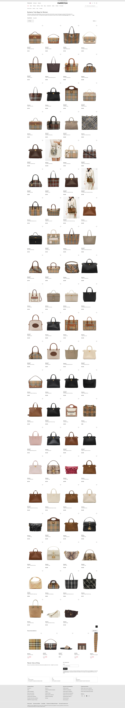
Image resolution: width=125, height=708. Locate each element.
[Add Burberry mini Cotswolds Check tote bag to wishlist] (78, 370)
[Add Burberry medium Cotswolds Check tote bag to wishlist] (42, 485)
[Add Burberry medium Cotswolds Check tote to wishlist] (97, 427)
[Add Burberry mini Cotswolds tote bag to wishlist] (97, 456)
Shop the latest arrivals (64, 0)
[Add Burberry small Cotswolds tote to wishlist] (60, 313)
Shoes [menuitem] (42, 5)
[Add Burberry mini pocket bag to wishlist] (78, 83)
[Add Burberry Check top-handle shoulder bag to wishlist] (42, 370)
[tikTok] (84, 696)
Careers (46, 691)
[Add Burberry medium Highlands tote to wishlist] (78, 26)
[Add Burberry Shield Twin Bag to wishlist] (78, 600)
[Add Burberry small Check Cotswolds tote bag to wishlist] (78, 169)
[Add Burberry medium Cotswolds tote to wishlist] (78, 112)
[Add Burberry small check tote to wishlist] (42, 54)
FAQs (53, 679)
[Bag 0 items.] (97, 3)
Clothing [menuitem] (38, 5)
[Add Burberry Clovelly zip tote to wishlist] (42, 313)
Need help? (78, 679)
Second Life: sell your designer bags (87, 689)
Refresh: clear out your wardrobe (86, 688)
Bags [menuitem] (45, 5)
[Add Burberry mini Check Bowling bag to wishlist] (60, 112)
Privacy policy (29, 703)
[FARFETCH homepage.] (62, 3)
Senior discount (65, 699)
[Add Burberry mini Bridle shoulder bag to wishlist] (60, 140)
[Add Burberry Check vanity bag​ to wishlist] (97, 83)
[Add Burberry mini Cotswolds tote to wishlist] (60, 83)
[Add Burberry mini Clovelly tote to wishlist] (60, 341)
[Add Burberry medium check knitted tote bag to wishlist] (97, 112)
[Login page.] (92, 3)
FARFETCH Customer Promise (32, 699)
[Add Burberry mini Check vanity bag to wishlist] (42, 26)
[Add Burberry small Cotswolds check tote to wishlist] (78, 427)
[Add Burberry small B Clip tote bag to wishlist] (78, 255)
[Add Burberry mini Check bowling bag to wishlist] (78, 54)
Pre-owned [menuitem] (61, 5)
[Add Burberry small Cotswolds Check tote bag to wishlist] (60, 399)
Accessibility (43, 703)
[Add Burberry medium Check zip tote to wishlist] (60, 198)
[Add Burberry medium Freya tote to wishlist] (97, 313)
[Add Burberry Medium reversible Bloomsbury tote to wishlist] (78, 571)
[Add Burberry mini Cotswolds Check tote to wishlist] (97, 341)
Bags (37, 8)
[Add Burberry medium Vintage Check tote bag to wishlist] (97, 571)
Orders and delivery (30, 691)
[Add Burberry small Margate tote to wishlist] (97, 399)
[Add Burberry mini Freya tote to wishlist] (60, 226)
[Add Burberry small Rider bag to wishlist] (60, 456)
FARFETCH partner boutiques (50, 689)
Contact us (29, 688)
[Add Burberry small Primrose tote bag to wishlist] (42, 341)
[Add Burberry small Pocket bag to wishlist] (60, 513)
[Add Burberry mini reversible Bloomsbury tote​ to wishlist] (42, 198)
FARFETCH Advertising (49, 696)
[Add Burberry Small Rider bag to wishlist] (60, 542)
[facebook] (87, 696)
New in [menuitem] (31, 5)
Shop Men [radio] (35, 18)
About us (46, 688)
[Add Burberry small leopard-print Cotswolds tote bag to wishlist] (78, 198)
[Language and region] (90, 3)
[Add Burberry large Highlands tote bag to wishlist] (78, 226)
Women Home (29, 8)
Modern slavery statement (49, 694)
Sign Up (65, 668)
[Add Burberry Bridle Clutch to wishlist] (78, 542)
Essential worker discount (67, 696)
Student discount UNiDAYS (67, 691)
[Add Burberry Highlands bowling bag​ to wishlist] (97, 54)
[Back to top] (97, 627)
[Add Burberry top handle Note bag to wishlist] (97, 26)
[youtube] (89, 696)
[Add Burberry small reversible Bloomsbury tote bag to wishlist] (60, 485)
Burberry (34, 8)
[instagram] (82, 696)
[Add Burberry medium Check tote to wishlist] (42, 83)
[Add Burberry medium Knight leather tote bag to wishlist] (60, 600)
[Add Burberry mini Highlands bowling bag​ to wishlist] (60, 571)
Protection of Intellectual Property (52, 703)
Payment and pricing (30, 694)
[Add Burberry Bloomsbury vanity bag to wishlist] (42, 226)
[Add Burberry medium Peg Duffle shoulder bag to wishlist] (42, 571)
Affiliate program (66, 688)
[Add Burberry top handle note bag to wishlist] (60, 26)
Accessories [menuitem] (49, 5)
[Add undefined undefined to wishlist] (41, 633)
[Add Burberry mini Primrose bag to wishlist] (42, 169)
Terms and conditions (36, 703)
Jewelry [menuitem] (53, 5)
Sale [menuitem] (28, 5)
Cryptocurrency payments (31, 696)
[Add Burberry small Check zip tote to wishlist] (60, 255)
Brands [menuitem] (34, 5)
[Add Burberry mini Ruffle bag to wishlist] (78, 456)
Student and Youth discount (67, 694)
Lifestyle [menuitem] (57, 5)
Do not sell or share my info (63, 703)
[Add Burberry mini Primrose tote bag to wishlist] (42, 255)
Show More (95, 630)
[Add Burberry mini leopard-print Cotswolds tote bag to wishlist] (97, 169)
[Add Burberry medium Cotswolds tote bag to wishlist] (78, 485)
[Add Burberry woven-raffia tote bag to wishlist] (42, 600)
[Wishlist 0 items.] (94, 3)
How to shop (30, 679)
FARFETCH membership (67, 689)
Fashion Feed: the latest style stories (87, 691)
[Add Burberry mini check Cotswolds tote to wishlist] (42, 140)
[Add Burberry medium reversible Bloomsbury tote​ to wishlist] (60, 54)
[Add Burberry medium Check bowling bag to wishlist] (97, 140)
